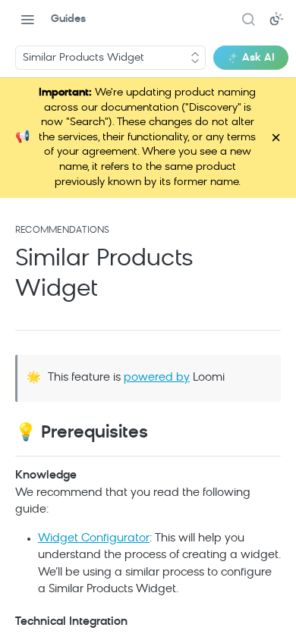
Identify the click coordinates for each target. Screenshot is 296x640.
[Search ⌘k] (248, 19)
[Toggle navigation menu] (27, 19)
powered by (157, 363)
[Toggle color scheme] (276, 19)
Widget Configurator (94, 523)
